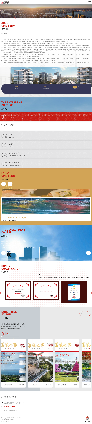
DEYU (9, 421)
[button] (3, 184)
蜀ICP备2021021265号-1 (8, 419)
